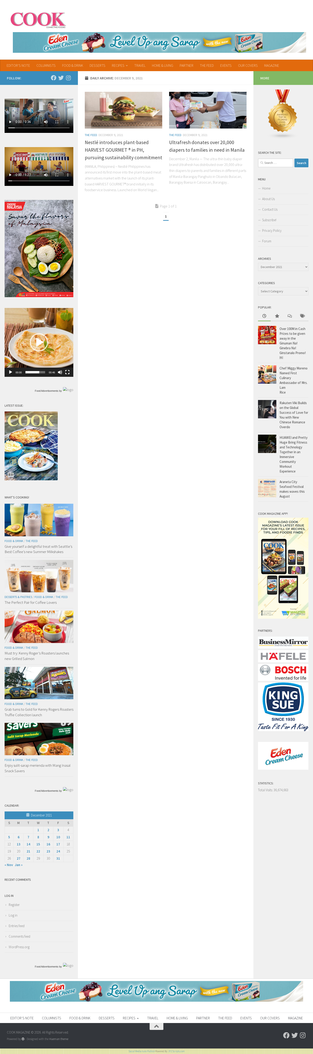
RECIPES (118, 65)
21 (28, 851)
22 (38, 851)
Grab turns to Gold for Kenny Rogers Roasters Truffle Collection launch (39, 712)
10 (58, 837)
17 (58, 844)
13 (18, 844)
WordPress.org (19, 947)
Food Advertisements (46, 390)
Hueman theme (58, 1039)
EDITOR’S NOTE (18, 65)
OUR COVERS (248, 65)
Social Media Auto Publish (142, 1051)
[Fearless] (39, 296)
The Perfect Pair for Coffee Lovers (31, 602)
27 (18, 858)
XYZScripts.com (177, 1051)
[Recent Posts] (264, 316)
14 (28, 844)
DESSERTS (97, 65)
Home (266, 188)
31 (58, 858)
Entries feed (17, 926)
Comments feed (19, 936)
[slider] (35, 372)
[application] (39, 342)
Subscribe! (269, 220)
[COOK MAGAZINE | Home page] (38, 19)
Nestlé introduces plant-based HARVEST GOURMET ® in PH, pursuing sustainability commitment (123, 150)
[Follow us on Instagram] (68, 78)
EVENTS (226, 65)
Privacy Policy (272, 230)
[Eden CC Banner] (159, 42)
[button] (39, 342)
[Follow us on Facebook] (53, 78)
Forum (266, 241)
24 (58, 851)
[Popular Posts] (277, 316)
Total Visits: (266, 790)
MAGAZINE (271, 65)
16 (48, 844)
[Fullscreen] (67, 372)
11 (68, 837)
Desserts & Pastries (18, 597)
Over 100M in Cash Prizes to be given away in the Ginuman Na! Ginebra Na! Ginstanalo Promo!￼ (293, 343)
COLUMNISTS (46, 65)
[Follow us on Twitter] (61, 78)
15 (38, 844)
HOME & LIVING (162, 65)
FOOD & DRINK (72, 65)
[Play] (10, 372)
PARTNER (186, 65)
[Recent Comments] (289, 316)
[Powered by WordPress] (23, 1038)
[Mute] (60, 372)
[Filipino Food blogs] (283, 138)
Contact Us (269, 209)
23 (48, 851)
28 (28, 858)
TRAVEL (140, 65)
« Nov (9, 865)
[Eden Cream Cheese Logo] (283, 768)
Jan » (18, 865)
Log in (13, 915)
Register (14, 905)
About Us (268, 199)
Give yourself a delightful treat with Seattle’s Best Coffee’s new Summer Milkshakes (38, 549)
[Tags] (302, 316)
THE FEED (207, 65)
